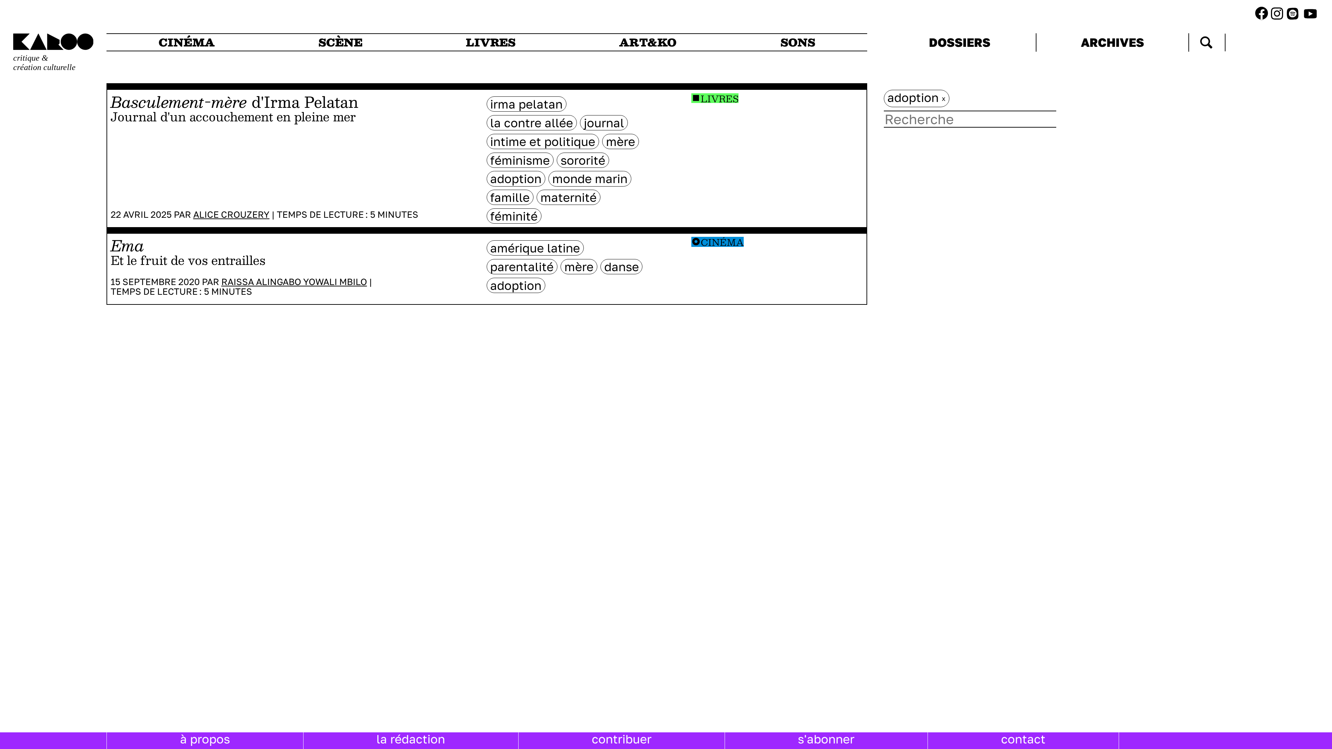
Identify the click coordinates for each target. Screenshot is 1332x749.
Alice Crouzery (231, 214)
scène (340, 42)
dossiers (959, 42)
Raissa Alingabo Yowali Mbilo (294, 281)
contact (1023, 739)
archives (1112, 42)
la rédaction (410, 739)
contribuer (621, 739)
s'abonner (826, 739)
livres (490, 42)
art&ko (648, 42)
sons (797, 42)
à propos (205, 739)
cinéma (187, 42)
